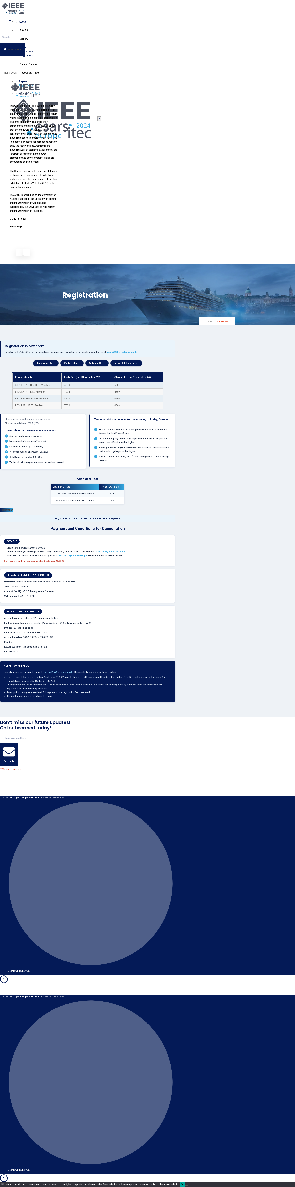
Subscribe (9, 761)
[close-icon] (7, 66)
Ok (182, 1184)
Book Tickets (14, 49)
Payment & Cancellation (126, 363)
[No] (186, 1185)
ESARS (24, 30)
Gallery (24, 39)
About (22, 21)
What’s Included (72, 363)
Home (209, 321)
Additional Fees (97, 363)
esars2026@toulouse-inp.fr (122, 352)
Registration (6, 509)
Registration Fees (46, 363)
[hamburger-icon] (10, 20)
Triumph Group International (26, 797)
